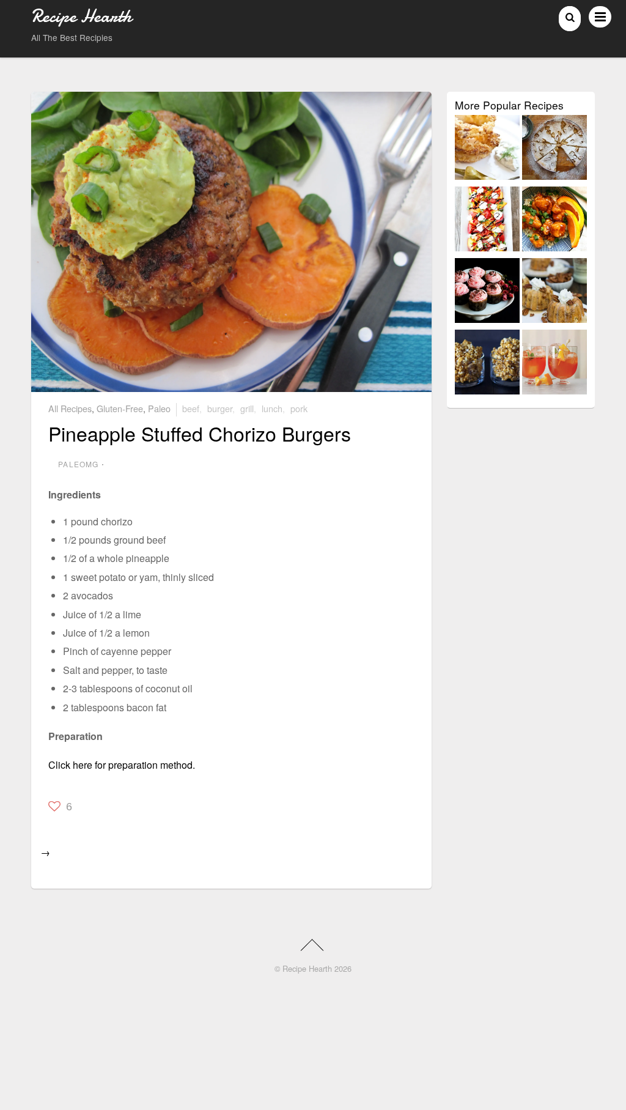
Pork (298, 408)
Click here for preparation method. (121, 765)
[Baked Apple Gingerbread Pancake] (554, 149)
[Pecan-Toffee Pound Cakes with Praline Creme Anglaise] (554, 292)
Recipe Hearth (307, 968)
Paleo (159, 408)
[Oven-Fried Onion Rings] (487, 149)
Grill (247, 408)
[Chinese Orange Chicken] (554, 221)
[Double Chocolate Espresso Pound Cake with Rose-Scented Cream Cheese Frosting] (487, 292)
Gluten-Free (120, 408)
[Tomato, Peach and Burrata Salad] (487, 221)
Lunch (272, 408)
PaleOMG (78, 464)
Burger (219, 408)
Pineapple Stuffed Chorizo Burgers (199, 433)
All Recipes (70, 408)
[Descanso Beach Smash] (554, 364)
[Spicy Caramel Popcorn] (487, 364)
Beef (190, 408)
